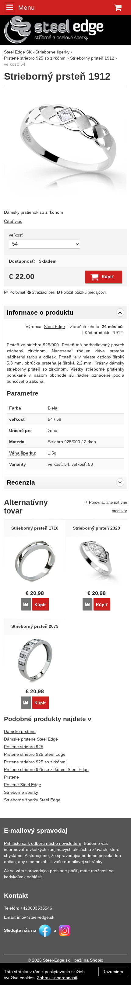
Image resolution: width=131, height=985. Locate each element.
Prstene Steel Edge (22, 784)
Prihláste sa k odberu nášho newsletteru (42, 843)
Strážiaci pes (43, 292)
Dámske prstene (20, 731)
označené (101, 375)
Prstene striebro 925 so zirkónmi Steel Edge (46, 769)
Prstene (11, 777)
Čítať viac (13, 221)
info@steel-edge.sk (35, 917)
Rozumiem (112, 971)
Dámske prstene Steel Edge (31, 739)
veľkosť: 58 (82, 464)
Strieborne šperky (21, 792)
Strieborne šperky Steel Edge (32, 799)
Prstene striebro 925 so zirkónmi (35, 761)
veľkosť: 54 (58, 464)
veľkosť (16, 235)
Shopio (96, 960)
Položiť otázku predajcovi (83, 292)
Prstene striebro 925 (23, 746)
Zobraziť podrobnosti (57, 977)
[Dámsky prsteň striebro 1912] (65, 146)
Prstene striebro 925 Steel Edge (35, 754)
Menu (26, 7)
